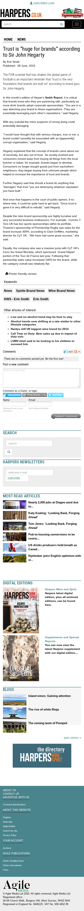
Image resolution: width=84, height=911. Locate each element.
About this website (17, 810)
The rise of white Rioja (43, 709)
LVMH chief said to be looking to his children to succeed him (42, 342)
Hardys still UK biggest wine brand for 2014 (40, 328)
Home (8, 39)
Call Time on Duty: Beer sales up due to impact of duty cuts (44, 335)
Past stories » (72, 737)
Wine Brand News (61, 290)
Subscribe (14, 478)
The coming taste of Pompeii (47, 723)
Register (7, 817)
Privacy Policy (9, 835)
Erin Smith (41, 299)
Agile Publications (16, 853)
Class (5, 870)
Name (6, 399)
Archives (7, 848)
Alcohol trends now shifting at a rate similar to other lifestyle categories (45, 323)
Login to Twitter (55, 395)
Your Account (13, 840)
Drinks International (12, 865)
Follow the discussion (77, 351)
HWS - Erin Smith (16, 299)
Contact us (11, 793)
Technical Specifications (14, 804)
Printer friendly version (22, 273)
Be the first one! (54, 358)
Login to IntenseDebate (12, 395)
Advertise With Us (16, 797)
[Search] (61, 24)
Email (32, 399)
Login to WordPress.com (34, 395)
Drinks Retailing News (13, 861)
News (21, 39)
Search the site (10, 831)
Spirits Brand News (30, 290)
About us (9, 790)
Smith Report (54, 97)
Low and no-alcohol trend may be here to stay (41, 316)
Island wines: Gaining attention (49, 695)
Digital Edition (9, 826)
